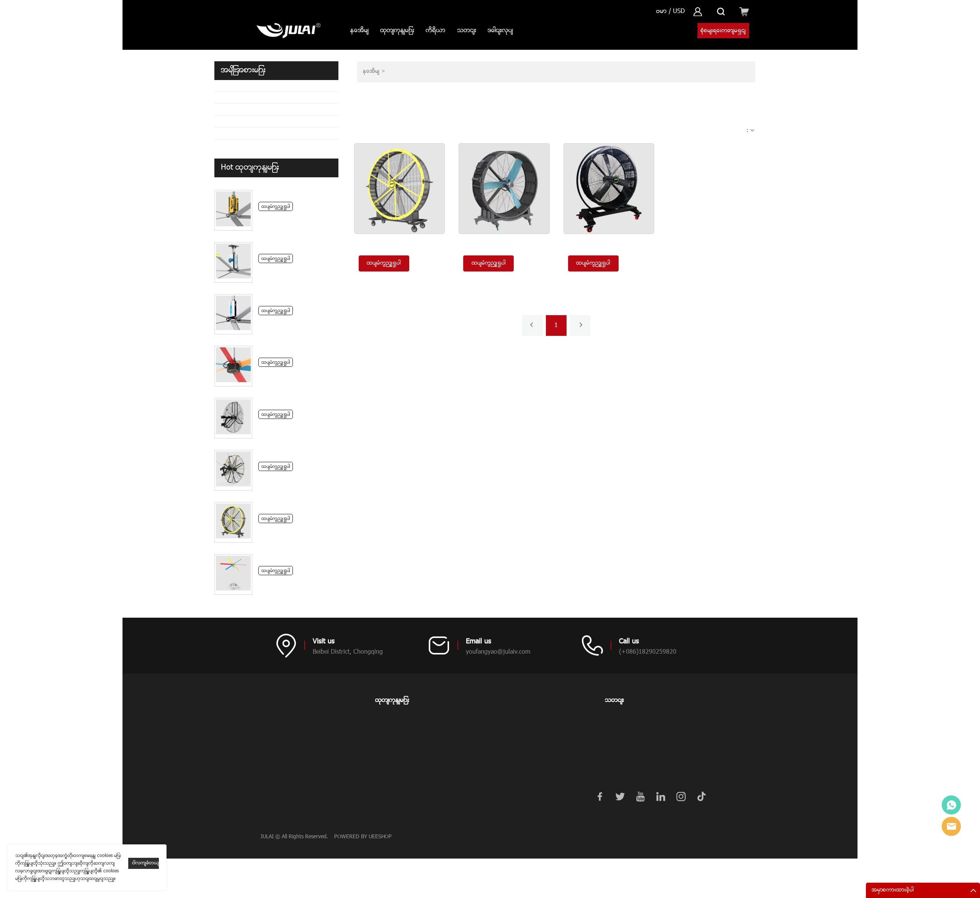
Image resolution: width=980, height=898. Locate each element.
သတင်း (466, 30)
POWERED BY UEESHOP (363, 837)
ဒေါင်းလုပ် (500, 30)
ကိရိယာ (436, 30)
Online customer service (951, 805)
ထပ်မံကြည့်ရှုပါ (275, 206)
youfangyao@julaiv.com (498, 652)
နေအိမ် (359, 30)
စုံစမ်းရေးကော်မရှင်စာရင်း (723, 32)
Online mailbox (951, 826)
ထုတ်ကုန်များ (397, 30)
